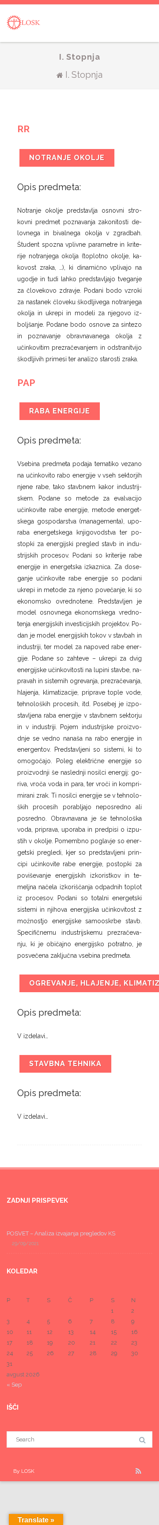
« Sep (14, 1384)
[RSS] (138, 1471)
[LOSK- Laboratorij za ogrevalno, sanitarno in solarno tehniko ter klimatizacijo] (23, 37)
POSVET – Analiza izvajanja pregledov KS (61, 1233)
